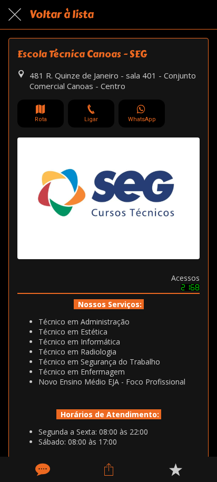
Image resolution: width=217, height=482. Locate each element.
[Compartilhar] (108, 469)
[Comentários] (41, 469)
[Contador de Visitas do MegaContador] (190, 288)
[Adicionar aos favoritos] (175, 469)
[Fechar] (14, 14)
